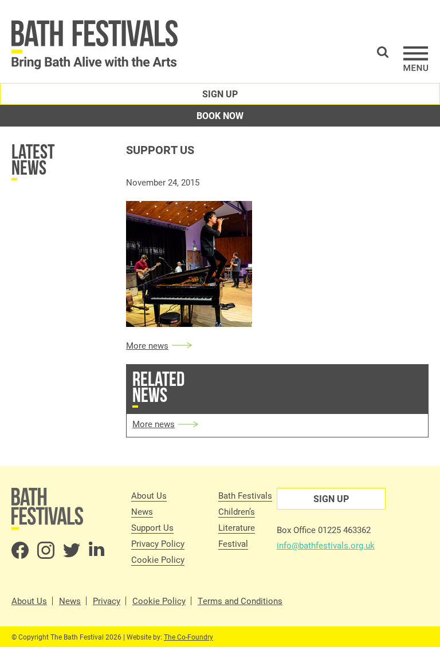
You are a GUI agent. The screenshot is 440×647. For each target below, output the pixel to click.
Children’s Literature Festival (236, 527)
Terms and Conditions (240, 601)
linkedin (97, 550)
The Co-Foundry (188, 636)
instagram (45, 550)
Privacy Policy (157, 543)
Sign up (220, 94)
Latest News (32, 159)
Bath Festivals (245, 495)
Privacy (106, 601)
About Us (149, 495)
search (382, 52)
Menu (416, 58)
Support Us (152, 527)
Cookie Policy (157, 559)
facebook (20, 550)
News (142, 511)
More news (147, 345)
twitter (71, 550)
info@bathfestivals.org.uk (326, 545)
